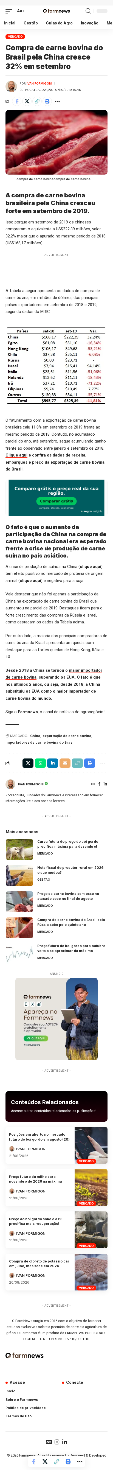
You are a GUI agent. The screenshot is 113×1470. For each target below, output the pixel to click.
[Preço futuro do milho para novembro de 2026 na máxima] (91, 1187)
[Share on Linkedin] (52, 763)
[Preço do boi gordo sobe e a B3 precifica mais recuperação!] (91, 1229)
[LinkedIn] (105, 784)
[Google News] (48, 1442)
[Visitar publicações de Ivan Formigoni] (11, 86)
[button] (10, 11)
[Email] (65, 763)
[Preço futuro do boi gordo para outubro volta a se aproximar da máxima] (19, 953)
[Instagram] (57, 1442)
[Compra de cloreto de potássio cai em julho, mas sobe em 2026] (91, 1272)
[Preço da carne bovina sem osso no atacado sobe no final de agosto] (19, 901)
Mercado (15, 36)
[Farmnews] (56, 11)
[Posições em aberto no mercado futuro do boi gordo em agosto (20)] (91, 1145)
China (35, 736)
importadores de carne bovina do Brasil (40, 742)
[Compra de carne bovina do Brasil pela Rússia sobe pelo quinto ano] (19, 927)
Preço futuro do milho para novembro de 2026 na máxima (35, 1179)
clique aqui (90, 566)
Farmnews (28, 711)
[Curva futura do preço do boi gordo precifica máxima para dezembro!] (19, 849)
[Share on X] (27, 101)
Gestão (43, 879)
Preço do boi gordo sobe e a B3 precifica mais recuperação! (35, 1221)
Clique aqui (16, 455)
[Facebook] (99, 784)
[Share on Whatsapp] (40, 763)
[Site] (93, 784)
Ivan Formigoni (39, 83)
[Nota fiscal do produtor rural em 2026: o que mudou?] (19, 875)
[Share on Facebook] (16, 101)
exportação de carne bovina (67, 736)
